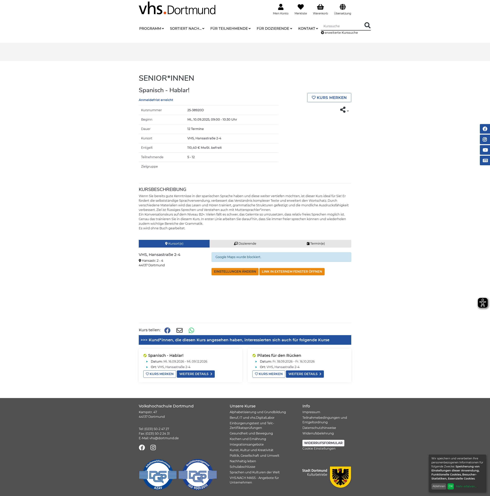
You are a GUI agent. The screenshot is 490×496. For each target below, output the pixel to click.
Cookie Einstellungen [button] (319, 448)
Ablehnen (439, 486)
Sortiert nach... (186, 28)
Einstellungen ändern (235, 271)
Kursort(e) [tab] (175, 243)
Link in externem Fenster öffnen (292, 271)
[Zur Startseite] (177, 8)
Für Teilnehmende (229, 28)
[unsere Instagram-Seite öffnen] (153, 447)
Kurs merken (331, 97)
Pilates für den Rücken (279, 355)
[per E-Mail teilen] (179, 330)
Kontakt (306, 28)
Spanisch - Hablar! (165, 355)
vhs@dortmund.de (164, 438)
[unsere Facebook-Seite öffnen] (142, 447)
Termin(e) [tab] (317, 243)
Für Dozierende (273, 28)
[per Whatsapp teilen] (192, 330)
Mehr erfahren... (466, 486)
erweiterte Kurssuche (341, 33)
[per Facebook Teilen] (167, 330)
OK (451, 486)
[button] (344, 110)
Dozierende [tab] (247, 243)
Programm (150, 28)
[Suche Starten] (367, 25)
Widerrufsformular (323, 443)
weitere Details (193, 374)
